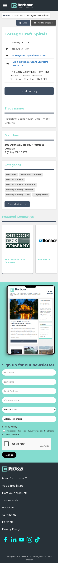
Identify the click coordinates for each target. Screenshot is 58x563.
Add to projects (45, 22)
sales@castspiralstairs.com (29, 55)
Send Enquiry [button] (29, 91)
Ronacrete (44, 259)
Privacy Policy (9, 427)
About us (8, 507)
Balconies (11, 174)
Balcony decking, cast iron (20, 189)
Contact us (9, 514)
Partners (7, 521)
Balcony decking (15, 179)
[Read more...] (17, 240)
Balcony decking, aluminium (20, 184)
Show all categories (17, 204)
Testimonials (10, 500)
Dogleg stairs (41, 194)
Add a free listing (13, 485)
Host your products (14, 493)
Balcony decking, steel (18, 194)
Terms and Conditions (43, 431)
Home (6, 15)
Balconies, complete (31, 174)
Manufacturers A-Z (14, 478)
